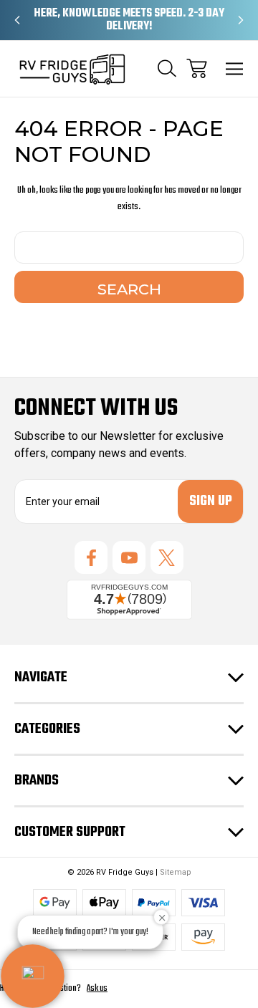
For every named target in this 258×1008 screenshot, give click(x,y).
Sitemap (175, 872)
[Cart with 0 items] (196, 68)
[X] (166, 557)
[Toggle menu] (234, 68)
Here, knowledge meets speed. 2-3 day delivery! (129, 20)
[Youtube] (129, 557)
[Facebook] (91, 557)
